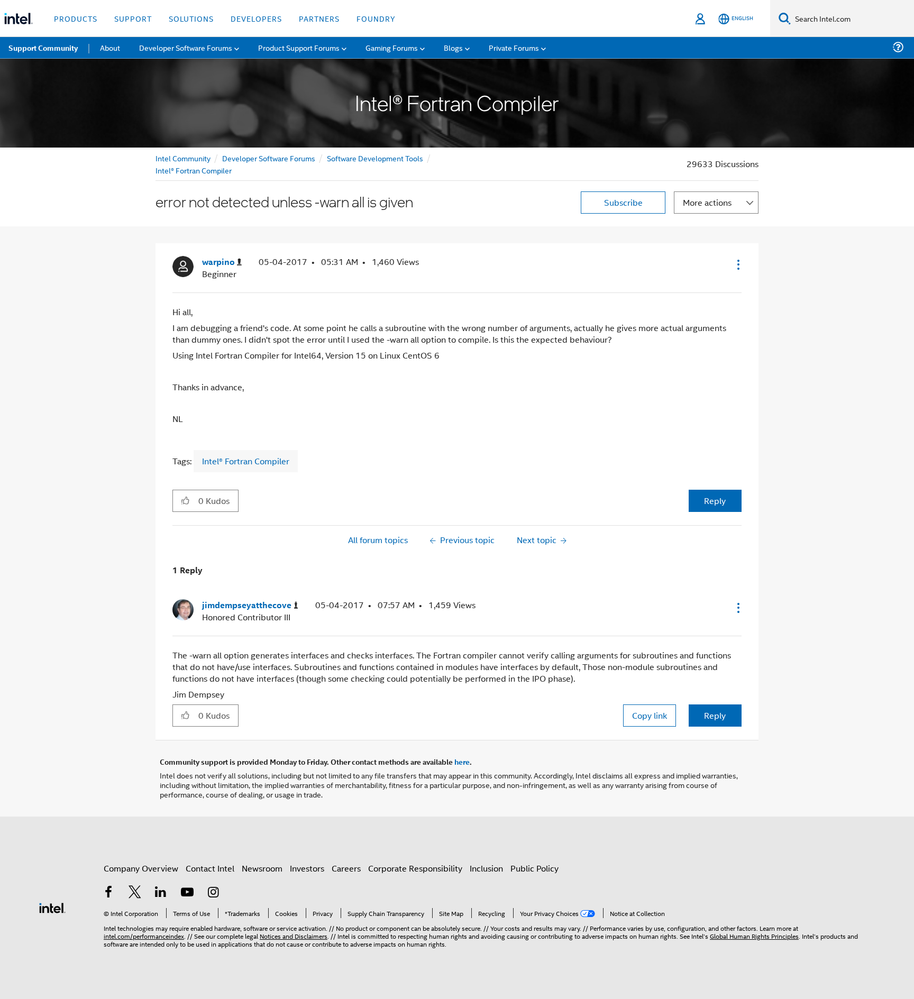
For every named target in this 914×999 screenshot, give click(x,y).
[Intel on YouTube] (187, 893)
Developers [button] (256, 18)
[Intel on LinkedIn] (161, 893)
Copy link (649, 715)
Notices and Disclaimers (293, 936)
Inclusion (486, 868)
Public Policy (534, 868)
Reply (715, 500)
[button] (737, 264)
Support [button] (133, 18)
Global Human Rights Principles (754, 936)
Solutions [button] (191, 18)
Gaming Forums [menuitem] (391, 47)
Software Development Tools (375, 157)
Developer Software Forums (268, 157)
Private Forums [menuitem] (514, 47)
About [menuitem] (110, 47)
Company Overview (141, 868)
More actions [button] (707, 202)
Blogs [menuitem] (453, 47)
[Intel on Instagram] (213, 893)
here (462, 761)
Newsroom (262, 868)
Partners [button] (319, 18)
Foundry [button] (376, 18)
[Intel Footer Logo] (52, 907)
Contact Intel (210, 868)
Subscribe (623, 202)
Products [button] (75, 18)
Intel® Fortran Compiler (194, 170)
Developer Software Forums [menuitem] (185, 47)
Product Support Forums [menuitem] (299, 47)
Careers (346, 868)
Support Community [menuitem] (43, 47)
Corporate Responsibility (415, 868)
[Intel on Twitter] (135, 893)
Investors (307, 868)
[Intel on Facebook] (108, 893)
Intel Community (183, 157)
